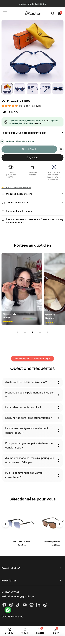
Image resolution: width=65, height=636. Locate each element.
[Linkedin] (38, 605)
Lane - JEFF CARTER (20, 542)
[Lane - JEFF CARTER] (21, 523)
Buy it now (32, 157)
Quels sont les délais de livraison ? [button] (26, 382)
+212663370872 (11, 592)
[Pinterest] (31, 605)
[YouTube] (25, 605)
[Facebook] (4, 605)
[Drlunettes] (33, 14)
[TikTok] (18, 605)
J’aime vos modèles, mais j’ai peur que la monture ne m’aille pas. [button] (30, 460)
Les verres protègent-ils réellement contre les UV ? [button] (26, 430)
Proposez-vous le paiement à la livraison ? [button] (29, 394)
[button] (32, 133)
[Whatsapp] (45, 605)
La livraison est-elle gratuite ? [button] (23, 407)
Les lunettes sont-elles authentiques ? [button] (28, 417)
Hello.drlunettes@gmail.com (18, 596)
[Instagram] (11, 605)
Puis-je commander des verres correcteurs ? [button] (23, 475)
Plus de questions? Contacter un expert (32, 358)
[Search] (52, 13)
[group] (32, 51)
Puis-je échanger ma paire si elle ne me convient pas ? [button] (29, 445)
